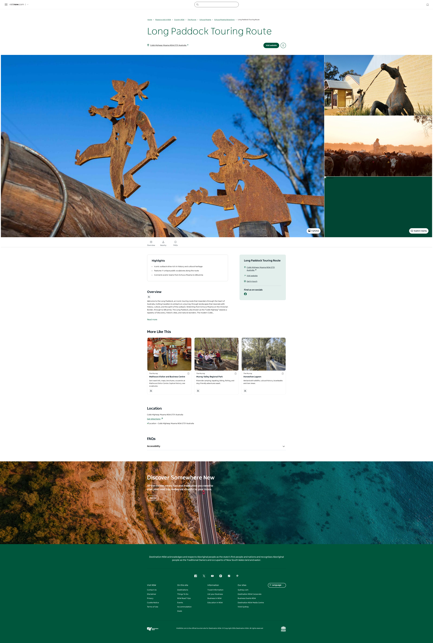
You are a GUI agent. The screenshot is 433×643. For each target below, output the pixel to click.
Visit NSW (151, 585)
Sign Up (153, 498)
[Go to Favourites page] (427, 4)
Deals (179, 611)
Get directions (153, 419)
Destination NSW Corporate (249, 594)
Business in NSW (214, 598)
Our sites (242, 585)
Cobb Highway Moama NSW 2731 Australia (168, 45)
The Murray (192, 20)
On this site (182, 585)
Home (149, 20)
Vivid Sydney (243, 607)
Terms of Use (152, 607)
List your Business (215, 594)
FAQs (175, 245)
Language (276, 585)
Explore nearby (420, 231)
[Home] (16, 4)
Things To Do (182, 594)
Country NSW (179, 20)
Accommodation (184, 607)
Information (213, 585)
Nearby (163, 245)
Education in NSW (215, 603)
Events (180, 603)
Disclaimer (151, 594)
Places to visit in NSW (163, 20)
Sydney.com (243, 590)
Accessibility (153, 446)
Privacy (150, 598)
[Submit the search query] (197, 4)
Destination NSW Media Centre (251, 603)
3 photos (315, 231)
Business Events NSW (247, 598)
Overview (151, 245)
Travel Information (215, 590)
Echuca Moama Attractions (224, 20)
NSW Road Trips (184, 598)
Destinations (182, 590)
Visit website (271, 45)
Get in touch (252, 281)
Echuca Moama (205, 20)
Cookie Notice (153, 603)
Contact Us (152, 590)
